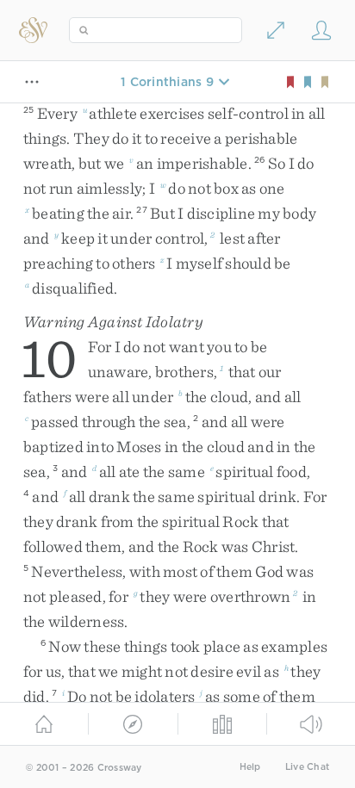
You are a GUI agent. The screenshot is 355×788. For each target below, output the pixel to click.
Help (250, 766)
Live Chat (307, 766)
